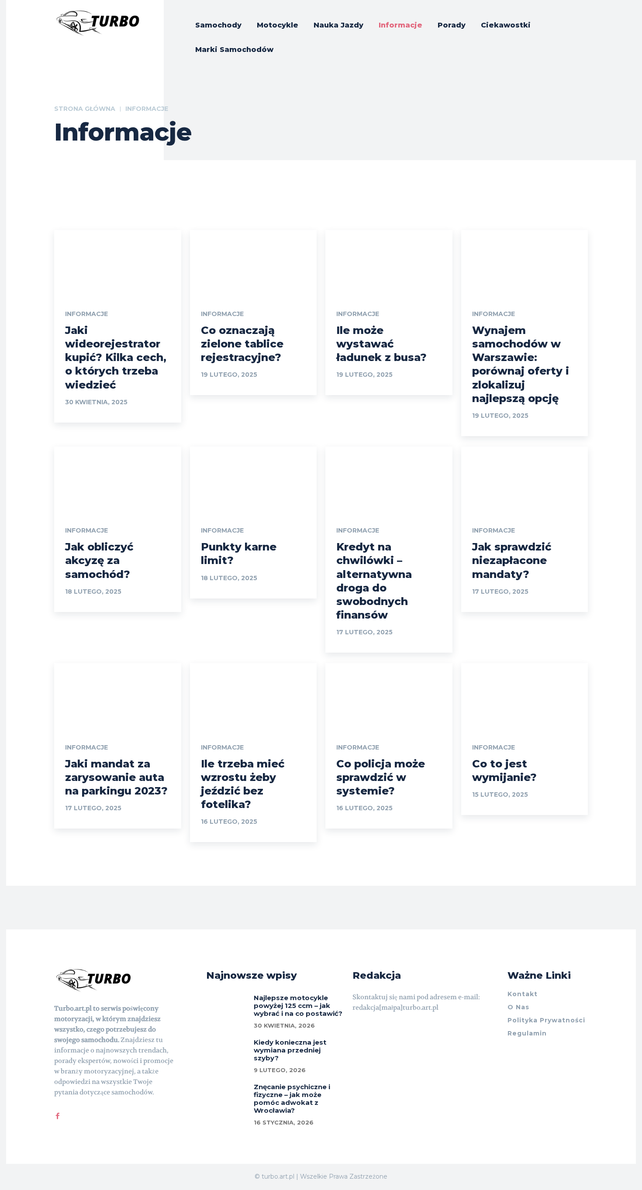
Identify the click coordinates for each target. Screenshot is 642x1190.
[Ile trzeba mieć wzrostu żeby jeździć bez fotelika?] (253, 694)
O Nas (518, 1007)
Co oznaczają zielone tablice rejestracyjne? (242, 344)
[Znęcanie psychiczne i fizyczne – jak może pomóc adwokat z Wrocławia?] (227, 1095)
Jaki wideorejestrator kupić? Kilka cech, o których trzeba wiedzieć (115, 357)
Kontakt (522, 994)
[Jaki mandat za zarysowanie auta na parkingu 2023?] (117, 694)
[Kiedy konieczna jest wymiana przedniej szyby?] (227, 1050)
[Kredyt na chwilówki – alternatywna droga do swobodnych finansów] (388, 478)
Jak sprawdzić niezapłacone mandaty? (511, 560)
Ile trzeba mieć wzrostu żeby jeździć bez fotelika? (242, 784)
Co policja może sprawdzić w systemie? (380, 777)
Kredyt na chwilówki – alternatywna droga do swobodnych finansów (374, 580)
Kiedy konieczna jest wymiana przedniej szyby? (290, 1050)
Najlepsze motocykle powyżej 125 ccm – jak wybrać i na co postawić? (298, 1006)
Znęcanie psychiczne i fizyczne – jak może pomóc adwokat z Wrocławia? (292, 1098)
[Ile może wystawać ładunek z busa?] (388, 261)
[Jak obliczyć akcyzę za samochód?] (117, 478)
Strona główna (84, 109)
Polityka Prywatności (546, 1020)
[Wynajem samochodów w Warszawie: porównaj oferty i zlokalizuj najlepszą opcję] (524, 261)
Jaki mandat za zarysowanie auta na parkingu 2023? (116, 777)
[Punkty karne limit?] (253, 478)
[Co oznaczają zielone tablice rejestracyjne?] (253, 261)
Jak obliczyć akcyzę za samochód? (99, 560)
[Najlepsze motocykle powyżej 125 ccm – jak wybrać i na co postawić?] (227, 1006)
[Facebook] (57, 1114)
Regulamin (527, 1033)
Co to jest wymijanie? (504, 770)
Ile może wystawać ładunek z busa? (381, 344)
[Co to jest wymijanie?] (524, 694)
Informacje (86, 314)
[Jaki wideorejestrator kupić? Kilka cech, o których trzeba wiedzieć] (117, 261)
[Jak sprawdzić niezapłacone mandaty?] (524, 478)
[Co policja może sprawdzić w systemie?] (388, 694)
